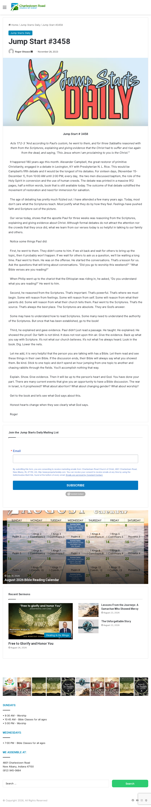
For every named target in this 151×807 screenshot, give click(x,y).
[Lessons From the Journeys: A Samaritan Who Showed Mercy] (88, 610)
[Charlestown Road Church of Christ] (27, 7)
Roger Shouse (22, 51)
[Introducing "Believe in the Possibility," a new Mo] (141, 686)
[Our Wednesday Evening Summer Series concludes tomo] (53, 686)
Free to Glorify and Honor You (30, 643)
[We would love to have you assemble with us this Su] (10, 686)
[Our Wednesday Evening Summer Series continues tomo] (127, 686)
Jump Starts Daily (30, 24)
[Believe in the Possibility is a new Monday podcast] (68, 686)
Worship (21, 715)
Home (14, 24)
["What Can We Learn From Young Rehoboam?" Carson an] (97, 686)
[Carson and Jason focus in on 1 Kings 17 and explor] (24, 686)
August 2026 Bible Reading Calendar (32, 580)
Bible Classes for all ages (32, 719)
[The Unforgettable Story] (88, 626)
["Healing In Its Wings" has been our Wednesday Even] (39, 686)
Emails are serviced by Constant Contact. (84, 474)
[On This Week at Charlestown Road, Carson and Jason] (112, 686)
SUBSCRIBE (76, 485)
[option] (75, 547)
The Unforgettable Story (116, 621)
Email (17, 450)
